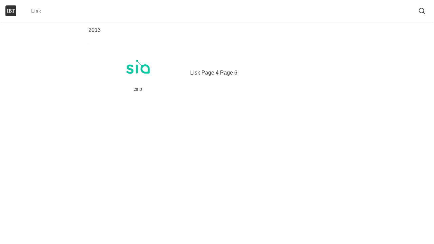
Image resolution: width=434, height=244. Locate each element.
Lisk (195, 73)
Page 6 (228, 73)
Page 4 (210, 73)
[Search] (422, 11)
